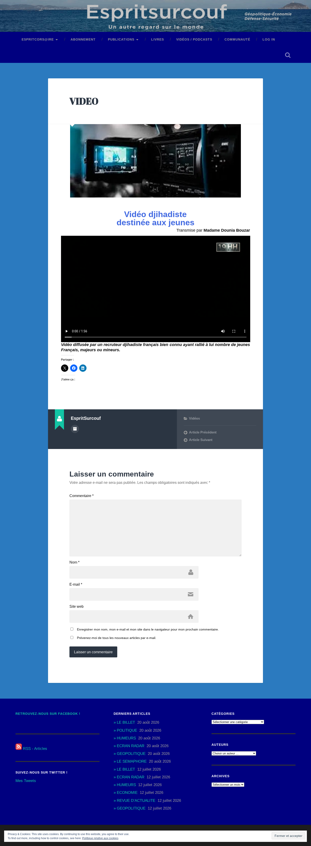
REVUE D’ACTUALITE (136, 800)
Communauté (237, 39)
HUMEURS (126, 738)
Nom (74, 562)
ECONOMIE (127, 792)
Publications (121, 39)
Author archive (75, 429)
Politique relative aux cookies (100, 838)
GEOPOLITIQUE (131, 753)
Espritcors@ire (38, 39)
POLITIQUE (127, 730)
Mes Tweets (25, 781)
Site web (76, 606)
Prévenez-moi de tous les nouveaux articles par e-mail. (116, 638)
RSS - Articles (34, 748)
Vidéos (194, 418)
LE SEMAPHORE (132, 761)
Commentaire (81, 496)
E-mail (75, 584)
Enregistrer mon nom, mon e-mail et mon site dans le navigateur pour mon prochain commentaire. (148, 629)
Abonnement (83, 39)
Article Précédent (203, 432)
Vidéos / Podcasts (194, 39)
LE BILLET (126, 722)
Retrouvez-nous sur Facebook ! (47, 713)
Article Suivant (200, 440)
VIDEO (83, 101)
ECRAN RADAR (130, 746)
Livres (157, 39)
